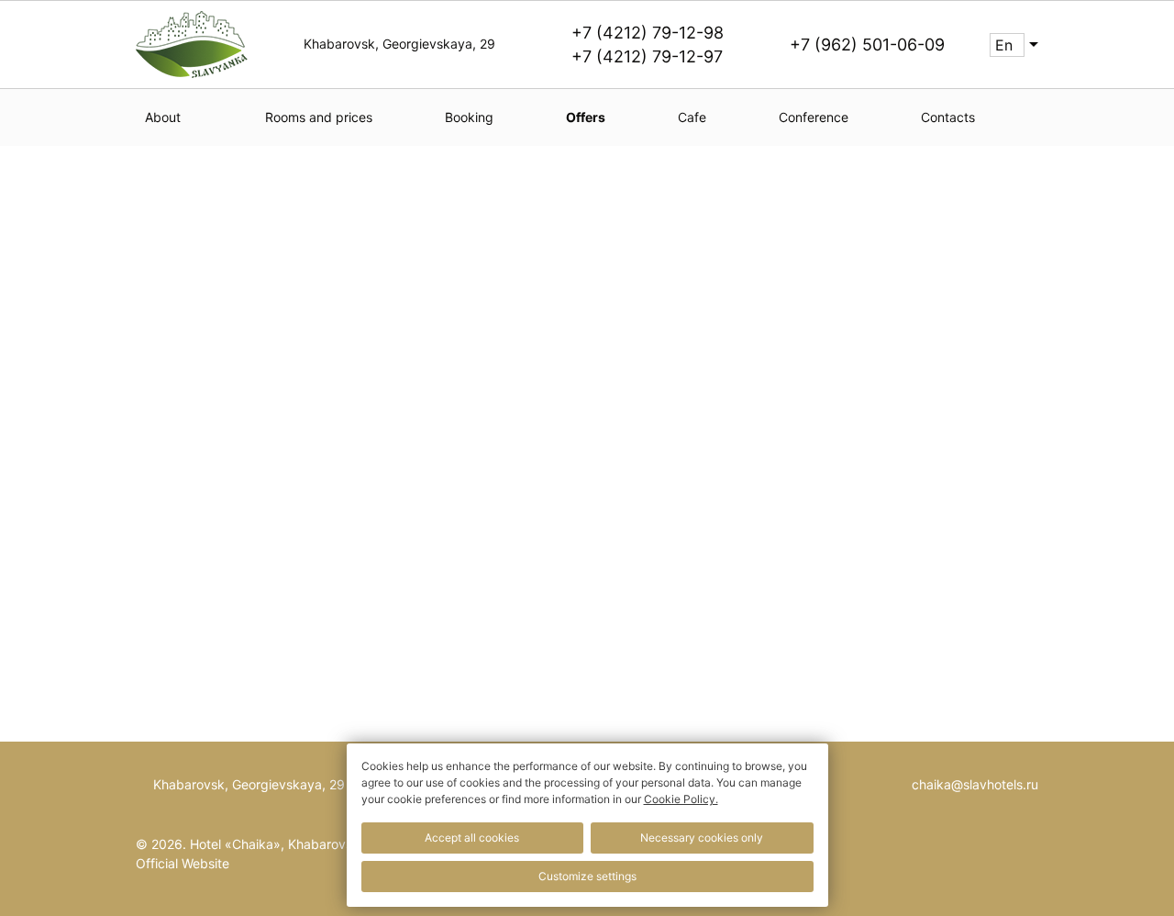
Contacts (948, 117)
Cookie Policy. (681, 799)
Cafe (692, 117)
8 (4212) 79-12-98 (642, 444)
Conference (813, 117)
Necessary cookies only (701, 837)
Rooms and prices (318, 117)
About (163, 117)
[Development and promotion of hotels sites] (1000, 856)
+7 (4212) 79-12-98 (647, 32)
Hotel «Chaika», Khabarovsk (275, 844)
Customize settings (587, 876)
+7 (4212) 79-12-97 (647, 56)
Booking (469, 117)
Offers (585, 117)
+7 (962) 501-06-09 (867, 44)
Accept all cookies (472, 837)
